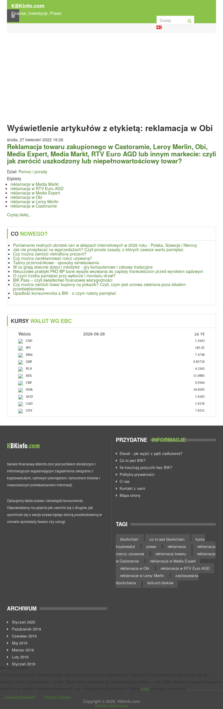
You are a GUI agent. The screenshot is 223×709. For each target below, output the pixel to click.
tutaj (145, 689)
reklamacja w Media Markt (34, 184)
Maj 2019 (19, 643)
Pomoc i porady (33, 171)
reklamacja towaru (171, 553)
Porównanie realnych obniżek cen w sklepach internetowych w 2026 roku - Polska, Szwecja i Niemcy (105, 245)
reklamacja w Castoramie (33, 206)
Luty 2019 (19, 657)
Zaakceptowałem (19, 697)
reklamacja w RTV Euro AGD (37, 188)
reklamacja (177, 546)
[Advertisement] (111, 76)
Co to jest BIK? (132, 460)
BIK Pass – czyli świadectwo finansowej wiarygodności (62, 280)
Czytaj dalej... (19, 214)
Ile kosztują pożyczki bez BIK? (146, 467)
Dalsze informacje (111, 705)
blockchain (129, 539)
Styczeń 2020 (23, 622)
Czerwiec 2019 (24, 636)
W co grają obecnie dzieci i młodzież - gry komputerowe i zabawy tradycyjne (83, 267)
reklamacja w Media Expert (35, 193)
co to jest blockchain (168, 539)
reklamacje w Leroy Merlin (34, 201)
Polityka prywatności (137, 474)
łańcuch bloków (160, 582)
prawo (151, 546)
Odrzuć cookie (57, 697)
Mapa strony (130, 495)
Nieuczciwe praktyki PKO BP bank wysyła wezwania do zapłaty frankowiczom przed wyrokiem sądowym (108, 271)
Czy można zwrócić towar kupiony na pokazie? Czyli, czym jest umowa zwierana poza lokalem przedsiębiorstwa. (99, 286)
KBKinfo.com (27, 6)
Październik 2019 (26, 629)
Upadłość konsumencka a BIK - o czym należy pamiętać (64, 293)
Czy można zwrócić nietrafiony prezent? (49, 254)
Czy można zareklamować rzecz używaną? (52, 258)
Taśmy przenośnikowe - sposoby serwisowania (56, 262)
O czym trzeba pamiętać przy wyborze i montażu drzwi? (64, 275)
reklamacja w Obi (26, 197)
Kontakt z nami (132, 488)
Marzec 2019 (22, 650)
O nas (125, 481)
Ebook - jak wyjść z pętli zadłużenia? (151, 453)
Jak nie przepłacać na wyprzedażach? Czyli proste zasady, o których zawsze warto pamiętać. (98, 249)
